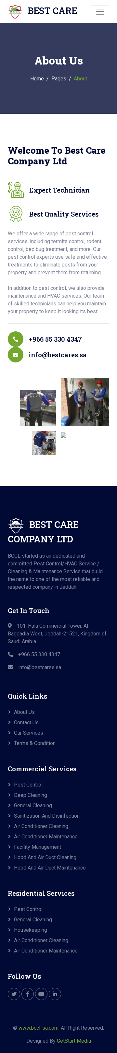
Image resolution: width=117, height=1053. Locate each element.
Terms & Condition (35, 743)
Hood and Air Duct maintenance (50, 868)
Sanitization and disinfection (47, 816)
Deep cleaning (30, 795)
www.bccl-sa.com (38, 1028)
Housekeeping (30, 930)
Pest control (28, 785)
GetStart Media (74, 1041)
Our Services (28, 733)
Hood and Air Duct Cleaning (45, 857)
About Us (24, 712)
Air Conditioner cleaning (41, 826)
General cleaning (33, 805)
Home (37, 79)
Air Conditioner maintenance (46, 837)
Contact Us (26, 722)
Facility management (37, 847)
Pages (58, 79)
